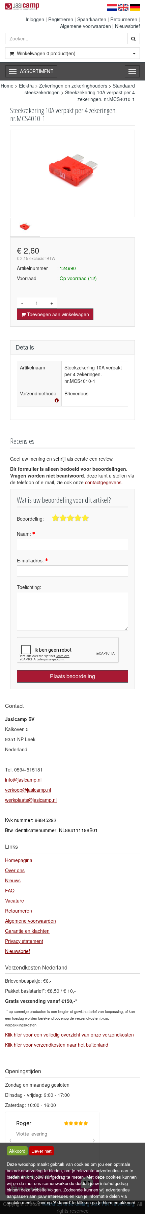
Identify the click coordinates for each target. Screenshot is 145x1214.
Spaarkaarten (91, 19)
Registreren (60, 19)
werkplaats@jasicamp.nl (31, 799)
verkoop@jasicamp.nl (28, 789)
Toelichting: (29, 587)
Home (7, 85)
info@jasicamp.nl (23, 779)
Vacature (14, 900)
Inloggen (35, 19)
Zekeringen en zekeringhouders (73, 85)
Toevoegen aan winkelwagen (57, 314)
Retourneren (123, 19)
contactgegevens (103, 482)
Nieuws (13, 880)
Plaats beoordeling (72, 676)
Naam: (24, 533)
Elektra (26, 85)
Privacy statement (24, 941)
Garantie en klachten (27, 930)
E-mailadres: (31, 560)
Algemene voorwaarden (85, 26)
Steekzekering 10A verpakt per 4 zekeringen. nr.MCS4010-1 (100, 95)
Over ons (15, 870)
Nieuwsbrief (127, 26)
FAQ (9, 890)
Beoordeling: (30, 518)
